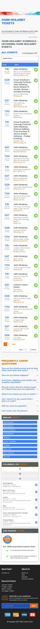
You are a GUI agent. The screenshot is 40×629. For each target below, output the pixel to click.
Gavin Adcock (8, 483)
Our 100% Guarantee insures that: (19, 546)
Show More (32, 37)
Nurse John (7, 449)
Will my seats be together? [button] (14, 406)
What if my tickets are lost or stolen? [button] (19, 394)
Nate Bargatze (9, 422)
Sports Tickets (6, 589)
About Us (25, 573)
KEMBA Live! (7, 486)
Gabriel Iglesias (9, 434)
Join (33, 606)
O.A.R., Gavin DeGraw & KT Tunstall (15, 513)
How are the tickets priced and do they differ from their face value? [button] (20, 369)
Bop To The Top (8, 490)
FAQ (23, 575)
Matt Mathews (9, 426)
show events (27, 350)
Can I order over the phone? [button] (15, 411)
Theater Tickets (7, 587)
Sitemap (24, 577)
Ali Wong (6, 437)
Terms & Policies (27, 579)
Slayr (4, 506)
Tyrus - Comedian (10, 441)
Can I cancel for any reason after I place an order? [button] (17, 400)
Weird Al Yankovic (10, 430)
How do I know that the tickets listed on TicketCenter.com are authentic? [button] (19, 388)
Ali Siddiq (7, 445)
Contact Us (5, 573)
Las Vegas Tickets (8, 591)
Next (13, 344)
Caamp (5, 497)
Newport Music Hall (9, 493)
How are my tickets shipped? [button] (15, 375)
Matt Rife (7, 457)
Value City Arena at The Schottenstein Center (16, 500)
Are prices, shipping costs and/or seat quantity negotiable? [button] (19, 381)
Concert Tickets (7, 585)
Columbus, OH (30, 53)
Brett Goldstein (9, 453)
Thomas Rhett (8, 520)
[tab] (20, 369)
